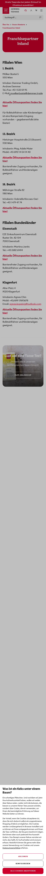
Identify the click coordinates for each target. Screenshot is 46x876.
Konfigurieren (23, 864)
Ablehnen (23, 856)
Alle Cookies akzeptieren (23, 871)
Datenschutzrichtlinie (11, 848)
